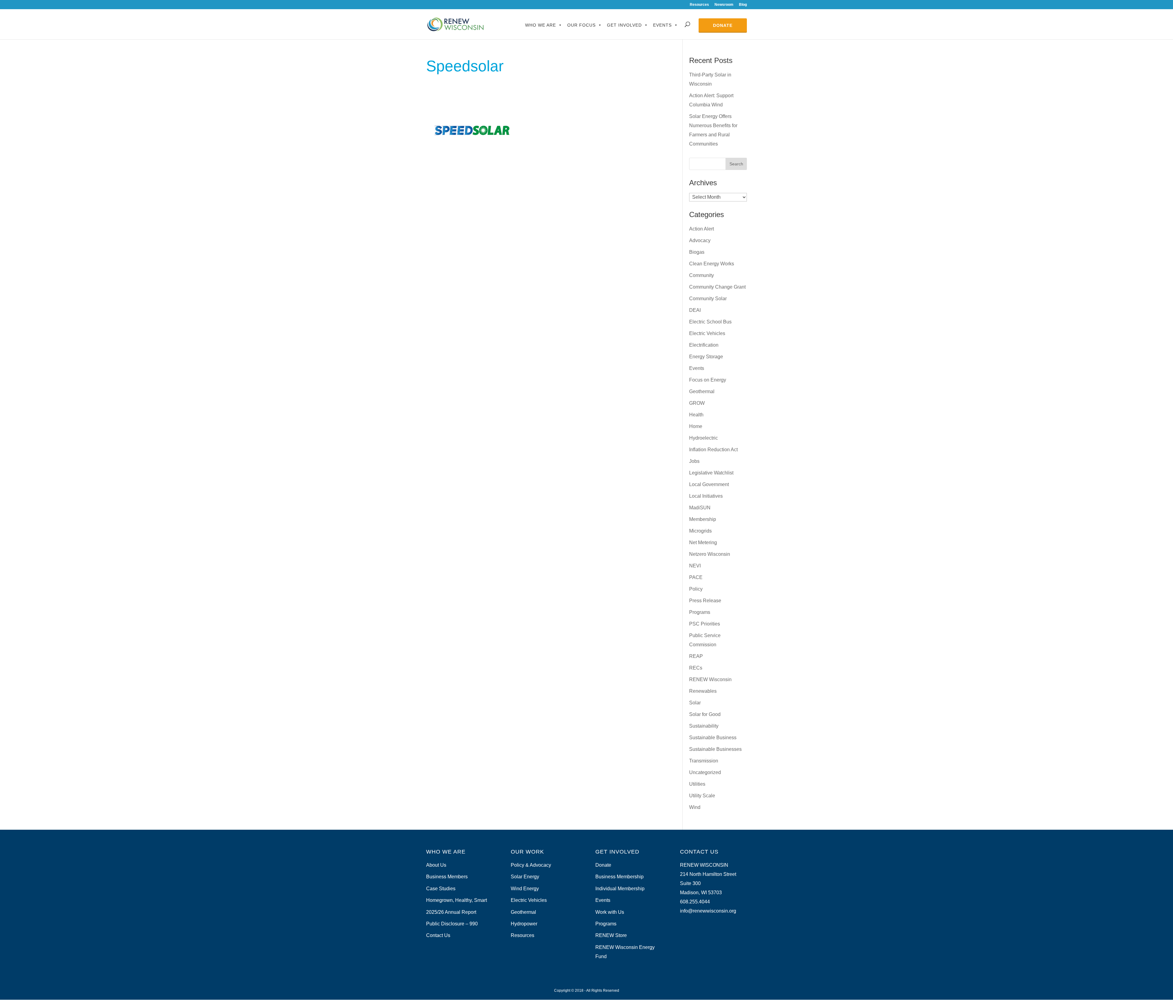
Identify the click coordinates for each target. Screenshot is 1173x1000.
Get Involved (624, 25)
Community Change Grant (717, 287)
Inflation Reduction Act (713, 449)
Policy (696, 589)
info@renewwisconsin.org (708, 910)
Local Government (709, 484)
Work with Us (609, 912)
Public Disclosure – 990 (452, 923)
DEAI (695, 310)
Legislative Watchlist (711, 472)
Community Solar (708, 298)
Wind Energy (525, 888)
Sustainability (703, 726)
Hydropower (524, 923)
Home (695, 426)
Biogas (696, 252)
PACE (696, 577)
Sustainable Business (712, 737)
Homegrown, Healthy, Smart (456, 900)
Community (701, 275)
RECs (695, 667)
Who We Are (540, 25)
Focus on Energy (707, 379)
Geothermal (701, 391)
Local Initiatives (706, 496)
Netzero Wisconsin (709, 554)
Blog (743, 5)
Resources (699, 5)
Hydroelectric (703, 438)
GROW (697, 403)
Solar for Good (705, 714)
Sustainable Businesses (715, 749)
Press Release (705, 600)
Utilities (697, 784)
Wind (694, 807)
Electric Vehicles (707, 333)
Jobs (694, 461)
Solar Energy (525, 876)
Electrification (703, 345)
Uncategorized (705, 772)
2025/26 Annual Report (451, 912)
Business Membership (619, 876)
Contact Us (438, 935)
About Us (436, 865)
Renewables (703, 691)
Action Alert (701, 228)
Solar (695, 702)
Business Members (447, 876)
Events (662, 25)
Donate (723, 25)
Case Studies (440, 888)
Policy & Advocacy (531, 865)
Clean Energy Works (711, 263)
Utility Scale (702, 795)
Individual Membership (620, 888)
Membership (702, 519)
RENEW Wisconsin (710, 679)
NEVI (695, 565)
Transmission (703, 760)
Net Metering (703, 542)
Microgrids (700, 530)
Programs (699, 612)
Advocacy (700, 240)
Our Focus (581, 25)
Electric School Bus (710, 321)
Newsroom (723, 5)
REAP (696, 656)
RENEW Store (611, 935)
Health (696, 414)
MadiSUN (700, 507)
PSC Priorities (704, 623)
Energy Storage (706, 356)
